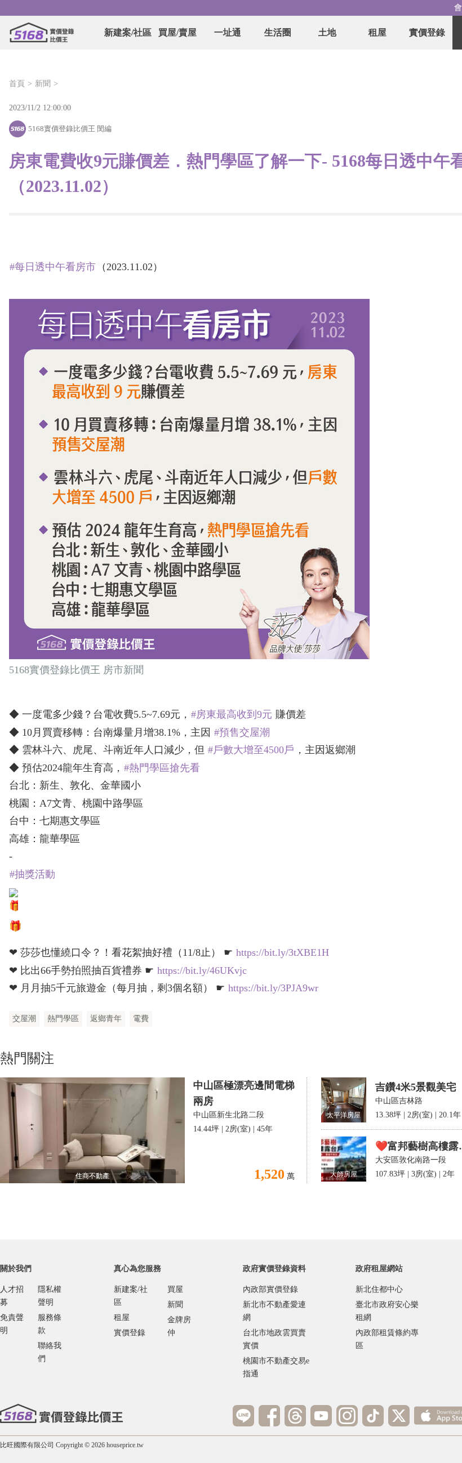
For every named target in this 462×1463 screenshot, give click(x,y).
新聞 (43, 83)
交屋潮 (24, 1018)
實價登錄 (427, 32)
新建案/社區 (128, 32)
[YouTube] (321, 1415)
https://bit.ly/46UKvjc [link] (202, 970)
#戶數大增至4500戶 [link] (251, 749)
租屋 (377, 32)
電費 (141, 1018)
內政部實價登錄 (270, 1289)
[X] (399, 1415)
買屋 (175, 1289)
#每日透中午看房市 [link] (53, 266)
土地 (327, 32)
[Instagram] (347, 1415)
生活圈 (277, 32)
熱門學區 (63, 1018)
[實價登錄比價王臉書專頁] (269, 1415)
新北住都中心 (379, 1289)
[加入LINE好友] (243, 1415)
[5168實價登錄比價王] (61, 1413)
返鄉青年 (106, 1018)
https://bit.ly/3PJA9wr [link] (273, 988)
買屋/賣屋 (177, 32)
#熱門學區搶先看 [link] (162, 767)
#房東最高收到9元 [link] (231, 714)
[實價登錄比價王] (41, 33)
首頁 (17, 83)
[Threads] (295, 1415)
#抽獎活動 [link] (32, 874)
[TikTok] (373, 1415)
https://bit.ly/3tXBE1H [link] (282, 952)
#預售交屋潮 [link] (242, 732)
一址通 (227, 32)
